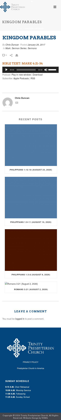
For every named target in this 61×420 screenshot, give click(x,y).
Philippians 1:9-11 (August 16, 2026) (30, 222)
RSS (33, 78)
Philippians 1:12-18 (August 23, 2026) (31, 169)
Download (38, 74)
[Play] (6, 69)
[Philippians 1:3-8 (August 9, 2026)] (31, 250)
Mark (7, 48)
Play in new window (21, 74)
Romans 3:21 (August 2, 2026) (31, 289)
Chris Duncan (12, 44)
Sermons (32, 48)
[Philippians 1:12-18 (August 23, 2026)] (31, 145)
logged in (19, 318)
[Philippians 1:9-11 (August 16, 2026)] (31, 197)
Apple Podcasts (21, 78)
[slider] (52, 69)
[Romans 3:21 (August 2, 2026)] (31, 284)
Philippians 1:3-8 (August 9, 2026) (31, 274)
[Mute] (45, 69)
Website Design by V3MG (35, 418)
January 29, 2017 (36, 44)
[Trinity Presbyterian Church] (12, 7)
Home (20, 29)
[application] (30, 70)
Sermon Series (19, 48)
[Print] (18, 55)
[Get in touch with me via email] (16, 103)
